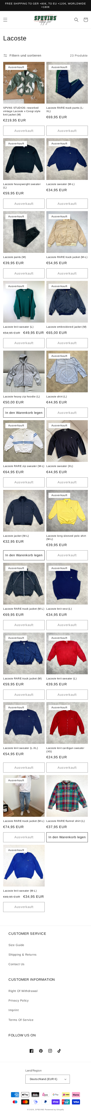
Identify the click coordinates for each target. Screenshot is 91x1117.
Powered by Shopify (54, 1109)
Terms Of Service (21, 1020)
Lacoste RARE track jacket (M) (22, 678)
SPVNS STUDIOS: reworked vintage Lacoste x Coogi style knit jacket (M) (21, 111)
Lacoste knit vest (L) (59, 608)
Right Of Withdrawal (22, 991)
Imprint (13, 1010)
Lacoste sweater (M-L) (60, 184)
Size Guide (16, 945)
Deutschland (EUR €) (43, 1079)
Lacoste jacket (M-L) (16, 535)
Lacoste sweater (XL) (59, 466)
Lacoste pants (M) (14, 257)
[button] (5, 19)
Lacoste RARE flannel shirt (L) (65, 821)
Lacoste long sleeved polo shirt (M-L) (66, 537)
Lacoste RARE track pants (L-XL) (65, 109)
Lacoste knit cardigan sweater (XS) (65, 750)
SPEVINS (40, 1109)
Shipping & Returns (22, 954)
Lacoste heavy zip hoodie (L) (21, 396)
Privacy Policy (18, 1000)
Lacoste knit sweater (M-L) (20, 890)
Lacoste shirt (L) (56, 396)
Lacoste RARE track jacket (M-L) (67, 257)
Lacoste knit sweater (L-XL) (20, 748)
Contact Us (16, 964)
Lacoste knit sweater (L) (18, 326)
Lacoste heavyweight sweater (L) (22, 186)
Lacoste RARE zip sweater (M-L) (23, 466)
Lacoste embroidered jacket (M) (66, 326)
